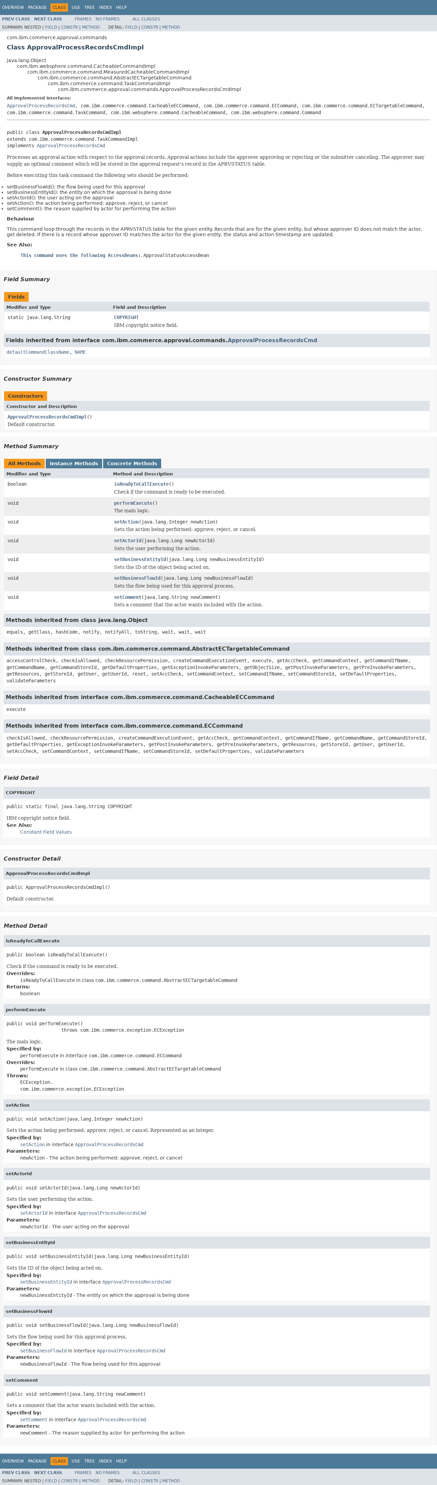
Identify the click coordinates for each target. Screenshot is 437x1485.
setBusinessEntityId (140, 559)
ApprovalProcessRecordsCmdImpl (47, 417)
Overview (13, 7)
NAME (80, 352)
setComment (127, 597)
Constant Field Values (46, 832)
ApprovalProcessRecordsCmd (41, 105)
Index (105, 7)
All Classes (146, 19)
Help (121, 7)
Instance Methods (74, 463)
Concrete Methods (132, 463)
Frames (83, 19)
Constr (69, 27)
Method (91, 27)
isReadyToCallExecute (141, 484)
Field (51, 27)
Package (37, 7)
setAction (126, 522)
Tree (89, 7)
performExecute (133, 503)
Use (76, 7)
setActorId (127, 540)
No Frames (108, 19)
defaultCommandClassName (37, 352)
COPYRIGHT (126, 317)
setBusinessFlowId (137, 578)
